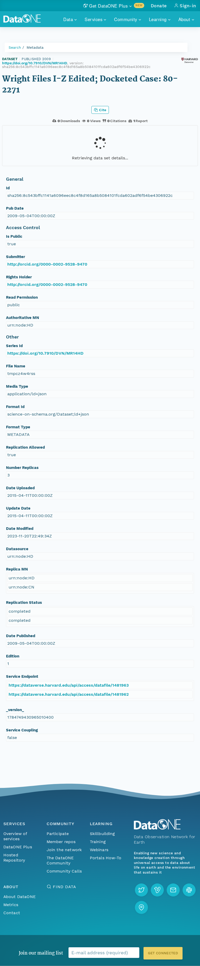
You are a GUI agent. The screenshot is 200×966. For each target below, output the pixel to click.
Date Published (20, 635)
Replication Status (24, 602)
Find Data (64, 886)
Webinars (99, 849)
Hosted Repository (14, 857)
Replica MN (17, 569)
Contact (11, 912)
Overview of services (15, 836)
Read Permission (22, 297)
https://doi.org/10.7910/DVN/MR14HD (34, 63)
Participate (58, 833)
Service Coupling (22, 730)
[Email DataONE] (173, 889)
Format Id (15, 406)
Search (15, 47)
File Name (15, 366)
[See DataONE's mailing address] (141, 907)
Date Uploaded (20, 488)
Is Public (14, 236)
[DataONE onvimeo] (157, 889)
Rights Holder (19, 277)
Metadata (35, 47)
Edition (12, 656)
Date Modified (19, 528)
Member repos (61, 841)
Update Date (18, 508)
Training (98, 841)
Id (8, 188)
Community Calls (64, 871)
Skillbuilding (102, 833)
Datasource (17, 549)
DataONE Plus (17, 846)
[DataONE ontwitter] (141, 889)
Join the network (64, 849)
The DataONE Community (60, 860)
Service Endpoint (22, 676)
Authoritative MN (22, 317)
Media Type (17, 386)
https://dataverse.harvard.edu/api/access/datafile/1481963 (69, 685)
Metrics (10, 904)
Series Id (14, 345)
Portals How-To (105, 857)
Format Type (18, 427)
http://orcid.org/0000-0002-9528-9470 (47, 264)
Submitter (15, 256)
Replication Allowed (25, 447)
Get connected (163, 953)
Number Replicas (22, 467)
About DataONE (19, 896)
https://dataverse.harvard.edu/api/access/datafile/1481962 (69, 694)
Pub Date (15, 208)
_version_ (15, 709)
